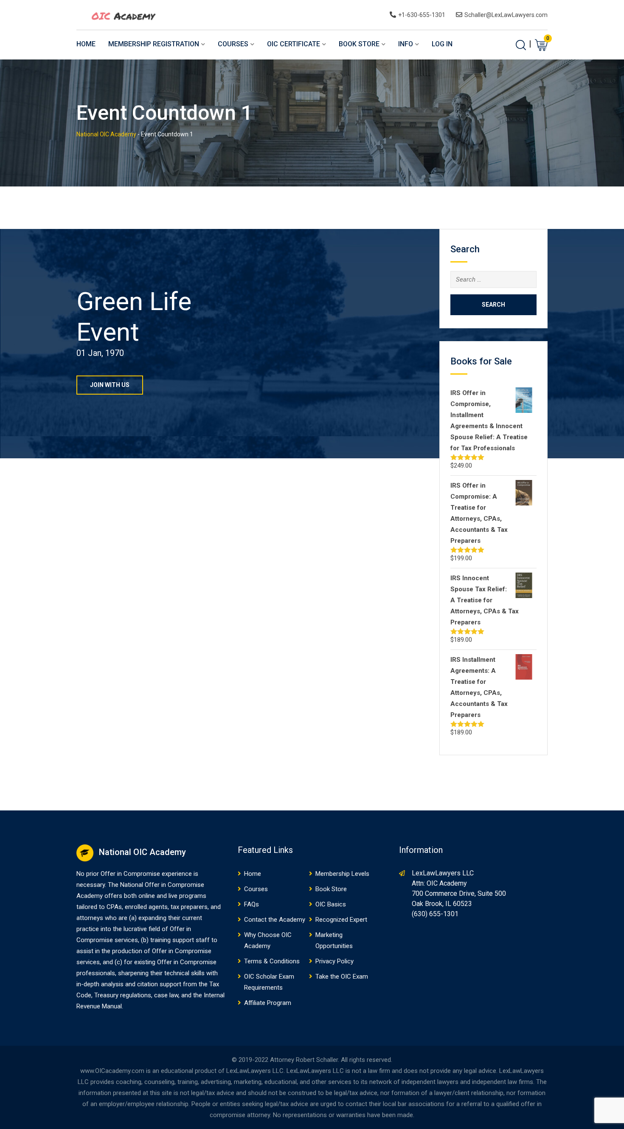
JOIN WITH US (109, 384)
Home (86, 44)
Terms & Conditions (272, 961)
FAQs (251, 904)
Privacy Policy (334, 961)
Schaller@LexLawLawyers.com (506, 14)
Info (405, 44)
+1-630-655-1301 (421, 14)
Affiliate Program (267, 1003)
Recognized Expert (341, 919)
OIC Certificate (293, 44)
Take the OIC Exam (341, 976)
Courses (233, 44)
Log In (442, 44)
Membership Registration (153, 44)
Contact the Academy (274, 919)
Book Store (359, 44)
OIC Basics (330, 904)
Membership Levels (342, 874)
